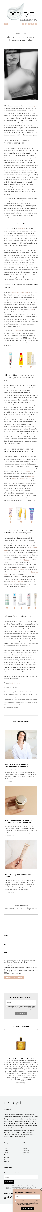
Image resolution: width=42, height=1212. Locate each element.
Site (5, 953)
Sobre (25, 1148)
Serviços (26, 1153)
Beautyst (7, 1161)
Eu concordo (11, 966)
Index (5, 1159)
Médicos (26, 1150)
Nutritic (26, 560)
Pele (5, 1148)
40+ (5, 1155)
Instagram (34, 106)
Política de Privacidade (27, 1203)
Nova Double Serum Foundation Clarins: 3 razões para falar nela (18, 822)
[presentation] (4, 1030)
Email (6, 944)
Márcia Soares (15, 683)
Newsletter (26, 1155)
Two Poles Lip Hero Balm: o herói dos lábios (20, 876)
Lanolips (27, 471)
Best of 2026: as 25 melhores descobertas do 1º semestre (16, 765)
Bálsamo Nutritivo (17, 581)
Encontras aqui (21, 1083)
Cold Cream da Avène (17, 569)
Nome (7, 935)
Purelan (22, 478)
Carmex (31, 309)
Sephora (31, 476)
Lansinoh (14, 478)
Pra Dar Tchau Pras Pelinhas (20, 292)
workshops (21, 228)
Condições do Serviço (19, 1009)
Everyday (7, 1157)
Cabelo (6, 1150)
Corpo (6, 1153)
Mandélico (18, 331)
